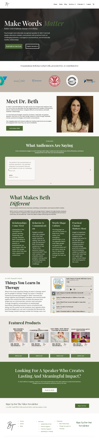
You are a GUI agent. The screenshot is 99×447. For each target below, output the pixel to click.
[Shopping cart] (93, 4)
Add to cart (18, 356)
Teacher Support (46, 429)
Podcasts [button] (80, 4)
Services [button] (71, 4)
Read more (12, 171)
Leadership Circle (46, 424)
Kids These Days (64, 424)
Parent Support (45, 426)
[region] (71, 302)
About (22, 424)
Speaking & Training (47, 431)
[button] (67, 282)
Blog (21, 426)
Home (22, 421)
